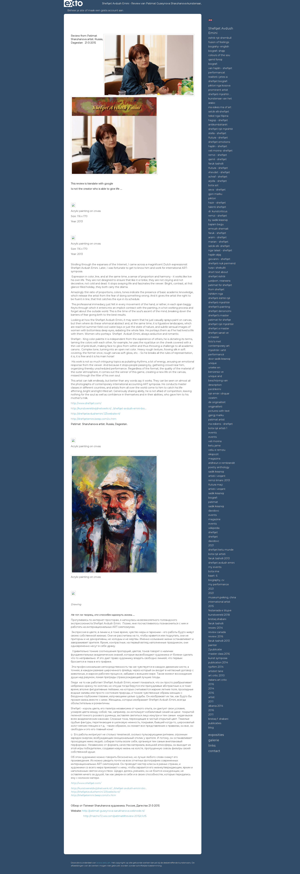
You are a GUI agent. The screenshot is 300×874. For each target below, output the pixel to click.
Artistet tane (215, 671)
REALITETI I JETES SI (218, 76)
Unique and (215, 376)
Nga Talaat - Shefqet (220, 250)
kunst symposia (217, 658)
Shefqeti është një (219, 298)
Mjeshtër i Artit (217, 350)
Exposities (216, 735)
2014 (211, 688)
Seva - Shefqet (217, 189)
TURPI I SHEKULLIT (217, 267)
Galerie (213, 740)
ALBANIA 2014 (215, 705)
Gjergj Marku (216, 415)
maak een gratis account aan (105, 10)
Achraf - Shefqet (217, 176)
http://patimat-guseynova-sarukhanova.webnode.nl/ (113, 810)
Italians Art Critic (217, 679)
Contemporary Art (219, 345)
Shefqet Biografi (217, 81)
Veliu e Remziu (216, 449)
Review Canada (217, 632)
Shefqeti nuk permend (221, 263)
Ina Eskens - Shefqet (220, 423)
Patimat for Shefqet (220, 285)
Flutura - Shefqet (218, 137)
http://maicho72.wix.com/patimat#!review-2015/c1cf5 (114, 816)
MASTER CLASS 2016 (219, 653)
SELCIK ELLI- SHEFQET (219, 246)
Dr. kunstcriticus (217, 211)
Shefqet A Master (218, 328)
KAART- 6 (212, 575)
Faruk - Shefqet (217, 233)
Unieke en (214, 367)
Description (215, 384)
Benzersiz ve (216, 371)
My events (214, 567)
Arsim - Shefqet (217, 237)
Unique (212, 363)
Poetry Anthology (218, 467)
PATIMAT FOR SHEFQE (219, 319)
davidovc (213, 541)
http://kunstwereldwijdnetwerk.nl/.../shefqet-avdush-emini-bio (108, 408)
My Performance (218, 584)
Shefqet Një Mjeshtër (221, 324)
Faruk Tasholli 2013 (219, 558)
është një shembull (219, 37)
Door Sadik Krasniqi (219, 358)
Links (212, 746)
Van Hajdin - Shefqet (220, 68)
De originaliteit (217, 402)
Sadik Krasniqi (216, 471)
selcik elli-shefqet (218, 111)
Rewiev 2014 (215, 627)
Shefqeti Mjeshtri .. (219, 94)
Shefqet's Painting (219, 306)
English (210, 20)
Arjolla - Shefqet (217, 181)
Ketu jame (214, 445)
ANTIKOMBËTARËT (217, 124)
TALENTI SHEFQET (217, 207)
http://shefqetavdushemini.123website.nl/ (95, 413)
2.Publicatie (215, 649)
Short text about (218, 272)
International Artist (219, 601)
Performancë (216, 354)
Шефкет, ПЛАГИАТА (219, 280)
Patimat (213, 502)
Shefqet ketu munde (221, 549)
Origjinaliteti (215, 406)
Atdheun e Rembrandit (221, 463)
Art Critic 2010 (216, 675)
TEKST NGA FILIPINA (218, 115)
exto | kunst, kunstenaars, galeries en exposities (74, 3)
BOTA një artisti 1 (217, 428)
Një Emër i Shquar (218, 393)
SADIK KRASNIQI (216, 493)
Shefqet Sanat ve (218, 332)
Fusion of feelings (218, 42)
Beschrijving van (218, 380)
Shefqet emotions (219, 141)
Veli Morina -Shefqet (220, 150)
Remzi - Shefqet (217, 155)
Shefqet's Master (218, 315)
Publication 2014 (218, 662)
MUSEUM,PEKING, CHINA (222, 597)
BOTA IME (213, 571)
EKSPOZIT (213, 454)
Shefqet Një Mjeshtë (220, 128)
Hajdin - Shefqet (217, 146)
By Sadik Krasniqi (218, 220)
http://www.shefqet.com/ (86, 403)
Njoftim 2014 (215, 666)
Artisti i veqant (216, 476)
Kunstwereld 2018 (219, 614)
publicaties (214, 723)
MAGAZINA (214, 458)
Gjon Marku (215, 194)
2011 (211, 701)
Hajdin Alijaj (214, 254)
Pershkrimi (214, 389)
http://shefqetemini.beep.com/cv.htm (93, 418)
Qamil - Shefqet (217, 159)
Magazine (214, 519)
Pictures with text (219, 410)
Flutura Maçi (215, 484)
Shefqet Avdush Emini (115, 3)
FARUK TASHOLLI (215, 163)
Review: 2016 (215, 636)
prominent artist (218, 89)
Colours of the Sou (219, 55)
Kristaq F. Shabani (218, 718)
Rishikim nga (215, 293)
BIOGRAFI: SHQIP (216, 50)
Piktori (212, 198)
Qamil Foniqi (215, 59)
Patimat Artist (216, 419)
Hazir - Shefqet (217, 202)
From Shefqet (216, 289)
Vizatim (212, 397)
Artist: (211, 697)
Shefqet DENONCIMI (219, 311)
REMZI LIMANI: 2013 (219, 480)
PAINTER (212, 645)
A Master (213, 337)
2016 (211, 684)
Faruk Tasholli (215, 623)
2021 (211, 545)
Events (212, 432)
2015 (211, 606)
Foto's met (214, 341)
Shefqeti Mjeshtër (219, 302)
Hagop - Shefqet (218, 120)
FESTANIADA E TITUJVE (219, 610)
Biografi (212, 63)
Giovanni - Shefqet (219, 259)
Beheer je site (75, 10)
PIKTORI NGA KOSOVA (219, 85)
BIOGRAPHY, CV (216, 580)
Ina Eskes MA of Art (219, 107)
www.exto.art (103, 862)
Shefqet (213, 532)
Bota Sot (213, 185)
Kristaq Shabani (217, 619)
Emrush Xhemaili (218, 228)
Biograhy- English (218, 46)
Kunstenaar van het (220, 98)
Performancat (216, 72)
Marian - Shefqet (218, 241)
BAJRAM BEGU (216, 224)
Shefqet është (216, 276)
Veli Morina (215, 441)
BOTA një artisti (217, 554)
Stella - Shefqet (217, 133)
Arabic (211, 102)
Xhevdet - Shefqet (219, 172)
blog (211, 727)
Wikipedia (213, 528)
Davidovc (213, 510)
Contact (214, 751)
